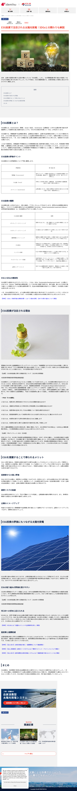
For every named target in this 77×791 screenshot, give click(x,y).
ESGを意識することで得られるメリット (14, 98)
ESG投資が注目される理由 (11, 95)
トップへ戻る (29, 754)
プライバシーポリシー (38, 781)
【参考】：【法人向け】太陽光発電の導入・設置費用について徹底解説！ (22, 645)
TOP (3, 15)
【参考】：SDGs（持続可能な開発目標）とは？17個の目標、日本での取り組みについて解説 (29, 298)
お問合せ (48, 781)
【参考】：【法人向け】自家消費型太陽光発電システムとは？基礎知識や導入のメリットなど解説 (30, 653)
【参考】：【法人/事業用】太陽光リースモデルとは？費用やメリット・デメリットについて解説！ (30, 649)
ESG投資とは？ (8, 93)
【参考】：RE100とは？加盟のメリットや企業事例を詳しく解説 (20, 625)
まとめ (5, 103)
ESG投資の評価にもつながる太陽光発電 (14, 101)
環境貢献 (26, 22)
